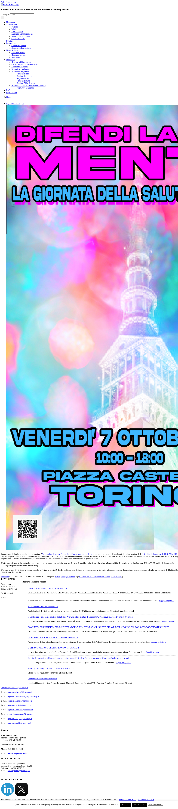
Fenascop (5, 577)
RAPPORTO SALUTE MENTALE (43, 606)
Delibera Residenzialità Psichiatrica (42, 679)
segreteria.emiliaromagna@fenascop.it (23, 696)
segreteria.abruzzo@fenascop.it (20, 710)
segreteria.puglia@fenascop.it (20, 718)
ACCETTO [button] (125, 805)
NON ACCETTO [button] (139, 805)
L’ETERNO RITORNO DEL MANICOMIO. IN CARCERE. (54, 648)
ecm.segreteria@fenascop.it (19, 770)
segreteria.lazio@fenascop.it (19, 705)
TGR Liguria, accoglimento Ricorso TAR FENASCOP (51, 668)
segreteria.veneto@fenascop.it (20, 701)
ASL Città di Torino (150, 554)
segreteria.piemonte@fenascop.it (14, 687)
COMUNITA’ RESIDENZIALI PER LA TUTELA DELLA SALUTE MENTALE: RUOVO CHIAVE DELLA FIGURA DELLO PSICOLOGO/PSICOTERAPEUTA (98, 627)
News (57, 577)
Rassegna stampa (68, 577)
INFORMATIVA (155, 805)
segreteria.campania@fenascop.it (20, 714)
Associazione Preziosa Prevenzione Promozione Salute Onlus (67, 554)
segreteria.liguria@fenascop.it (20, 692)
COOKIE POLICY (146, 799)
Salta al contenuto (8, 2)
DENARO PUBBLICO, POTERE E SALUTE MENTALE (53, 637)
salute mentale (116, 577)
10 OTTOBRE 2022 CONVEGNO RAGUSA (47, 588)
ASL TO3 (163, 554)
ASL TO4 (173, 554)
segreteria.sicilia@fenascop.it (19, 723)
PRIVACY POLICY (127, 799)
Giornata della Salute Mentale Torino (94, 577)
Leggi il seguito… (166, 601)
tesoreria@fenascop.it (17, 753)
